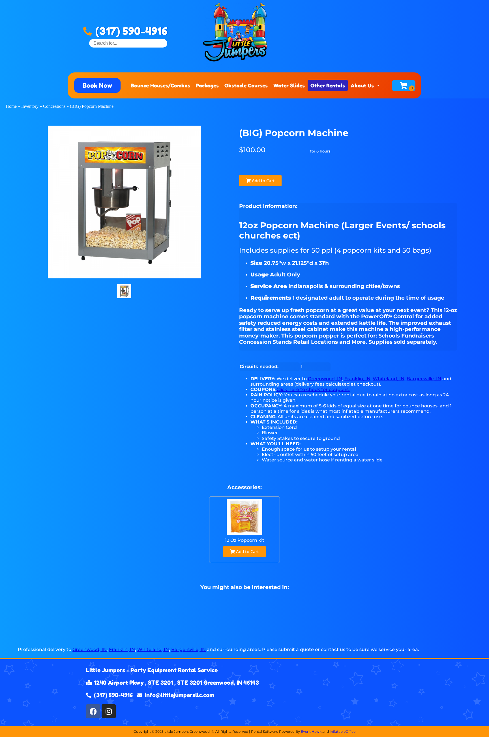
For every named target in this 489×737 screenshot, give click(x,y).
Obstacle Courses (246, 85)
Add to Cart (263, 180)
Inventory (29, 106)
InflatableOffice (342, 731)
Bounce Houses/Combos (160, 85)
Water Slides (289, 85)
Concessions (54, 106)
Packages (207, 85)
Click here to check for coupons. (313, 389)
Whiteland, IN (388, 378)
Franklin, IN (357, 378)
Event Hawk (311, 731)
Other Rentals (327, 85)
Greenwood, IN (325, 378)
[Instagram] (109, 711)
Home (11, 106)
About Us (362, 85)
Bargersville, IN (424, 378)
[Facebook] (93, 711)
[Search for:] (128, 43)
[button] (97, 85)
